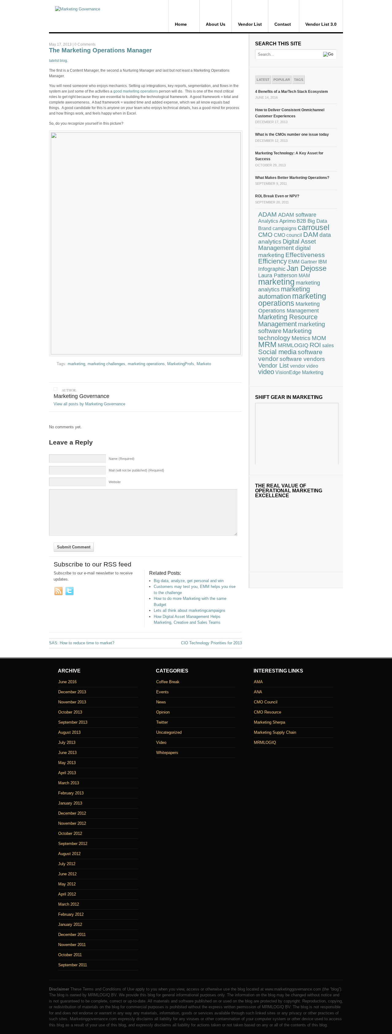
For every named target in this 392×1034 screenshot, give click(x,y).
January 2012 (70, 924)
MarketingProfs (180, 364)
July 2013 (66, 742)
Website (115, 482)
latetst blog (58, 61)
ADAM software (297, 215)
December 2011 (72, 934)
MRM (267, 344)
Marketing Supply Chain (275, 732)
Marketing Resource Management (288, 320)
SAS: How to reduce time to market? (81, 643)
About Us (215, 24)
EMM (294, 261)
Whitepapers (167, 752)
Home (181, 24)
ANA (258, 692)
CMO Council (265, 702)
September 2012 (72, 843)
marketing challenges (106, 364)
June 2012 (67, 874)
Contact (282, 24)
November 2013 (72, 702)
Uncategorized (169, 732)
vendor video (304, 366)
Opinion (163, 712)
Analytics (268, 221)
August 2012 (69, 853)
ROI (315, 345)
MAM (304, 275)
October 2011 (70, 955)
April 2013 (67, 773)
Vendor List (250, 24)
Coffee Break (167, 682)
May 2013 (67, 762)
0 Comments (85, 44)
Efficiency (272, 261)
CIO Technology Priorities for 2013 (211, 643)
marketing (76, 364)
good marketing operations (135, 91)
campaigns (284, 228)
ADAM (267, 214)
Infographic (271, 269)
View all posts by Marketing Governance (89, 404)
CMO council (288, 235)
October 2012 (70, 833)
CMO (265, 234)
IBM (322, 261)
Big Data (317, 221)
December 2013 (72, 692)
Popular (281, 79)
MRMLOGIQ (293, 345)
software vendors (302, 359)
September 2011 (72, 965)
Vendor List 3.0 (321, 24)
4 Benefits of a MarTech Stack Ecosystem (291, 91)
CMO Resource (267, 712)
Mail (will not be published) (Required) (136, 470)
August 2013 (69, 732)
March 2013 (68, 783)
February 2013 (71, 793)
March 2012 (68, 904)
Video (161, 742)
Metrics (301, 338)
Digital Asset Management (287, 245)
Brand (264, 228)
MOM (319, 338)
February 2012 (71, 914)
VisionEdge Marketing (299, 372)
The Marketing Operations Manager (100, 50)
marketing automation (284, 292)
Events (162, 692)
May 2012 (67, 884)
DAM (310, 234)
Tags (298, 79)
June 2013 (67, 752)
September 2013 (72, 722)
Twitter (162, 722)
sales (328, 345)
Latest (263, 79)
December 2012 (72, 813)
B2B (301, 221)
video (266, 372)
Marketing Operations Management (289, 307)
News (161, 702)
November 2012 (72, 823)
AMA (258, 682)
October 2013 (70, 712)
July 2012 (66, 864)
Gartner (309, 261)
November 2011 (72, 944)
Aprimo (287, 221)
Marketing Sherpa (269, 722)
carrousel (314, 227)
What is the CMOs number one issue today (292, 134)
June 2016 (67, 682)
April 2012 (67, 894)
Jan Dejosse (306, 268)
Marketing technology (285, 334)
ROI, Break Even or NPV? (277, 196)
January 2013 (70, 803)
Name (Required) (121, 458)
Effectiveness (305, 254)
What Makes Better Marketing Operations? (292, 178)
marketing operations (146, 364)
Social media (277, 352)
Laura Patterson (277, 275)
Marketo (204, 364)
